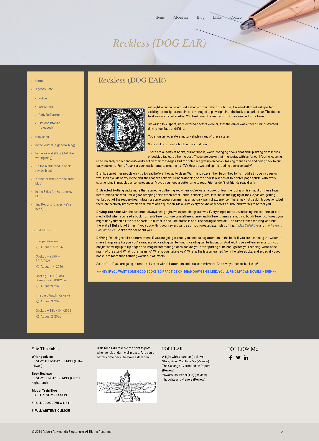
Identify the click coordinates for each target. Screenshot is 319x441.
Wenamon (46, 106)
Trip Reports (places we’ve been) (53, 207)
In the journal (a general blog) (55, 145)
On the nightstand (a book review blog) (53, 168)
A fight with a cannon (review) (182, 356)
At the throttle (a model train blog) (54, 181)
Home (39, 81)
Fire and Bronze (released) (49, 125)
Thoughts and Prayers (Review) (183, 379)
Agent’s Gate (44, 89)
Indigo (43, 98)
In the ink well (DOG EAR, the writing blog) (54, 156)
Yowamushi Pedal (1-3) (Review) (184, 375)
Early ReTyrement (51, 115)
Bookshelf (42, 137)
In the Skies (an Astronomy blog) (53, 194)
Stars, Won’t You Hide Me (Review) (185, 361)
